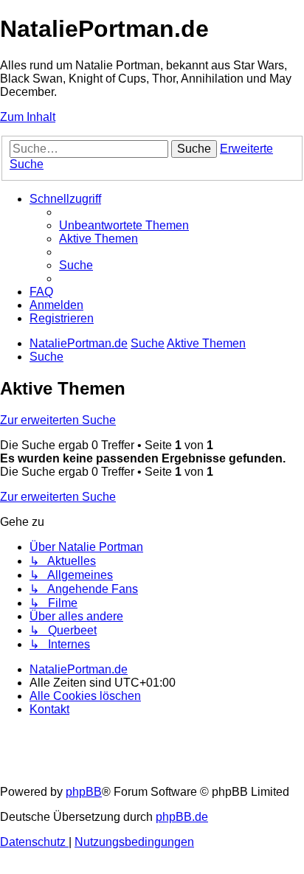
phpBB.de (182, 817)
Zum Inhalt (27, 117)
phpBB (84, 791)
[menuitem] (124, 225)
